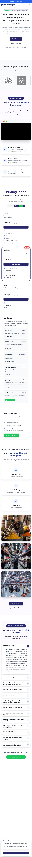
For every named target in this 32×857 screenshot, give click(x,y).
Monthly (10, 205)
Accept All (16, 853)
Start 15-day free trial (16, 227)
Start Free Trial (16, 39)
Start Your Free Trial (16, 603)
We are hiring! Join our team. (16, 1)
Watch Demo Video (16, 43)
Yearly (19, 205)
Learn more (25, 846)
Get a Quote (10, 400)
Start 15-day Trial (16, 264)
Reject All (16, 850)
